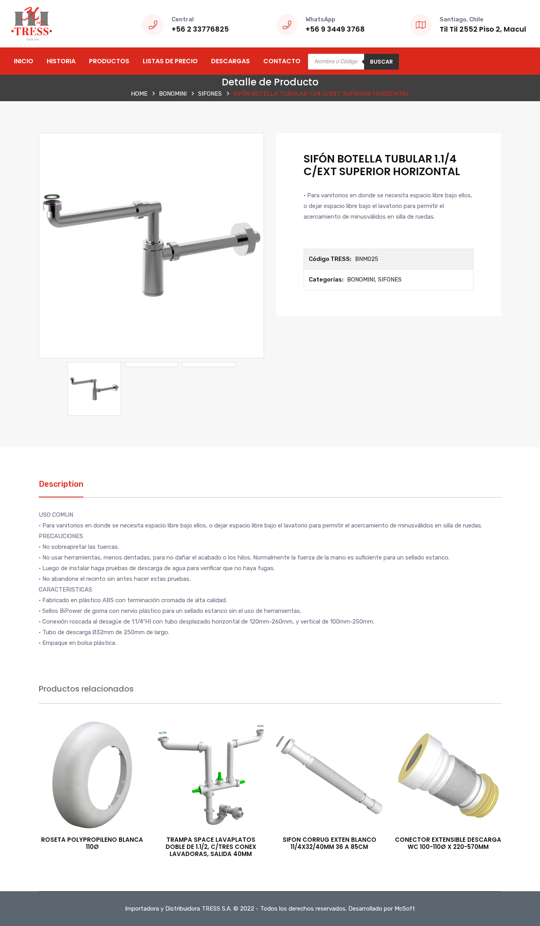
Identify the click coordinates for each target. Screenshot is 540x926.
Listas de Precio (170, 61)
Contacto (281, 61)
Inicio (23, 61)
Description (61, 484)
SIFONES (210, 93)
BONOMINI (173, 93)
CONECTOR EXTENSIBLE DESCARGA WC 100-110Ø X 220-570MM (448, 843)
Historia (61, 61)
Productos (109, 61)
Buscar (381, 62)
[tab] (61, 488)
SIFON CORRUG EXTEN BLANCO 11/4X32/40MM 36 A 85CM (329, 843)
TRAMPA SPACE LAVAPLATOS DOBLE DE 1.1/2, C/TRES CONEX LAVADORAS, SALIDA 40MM (211, 846)
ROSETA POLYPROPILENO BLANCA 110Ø (92, 843)
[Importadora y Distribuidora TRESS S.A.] (31, 23)
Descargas (230, 61)
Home (139, 93)
